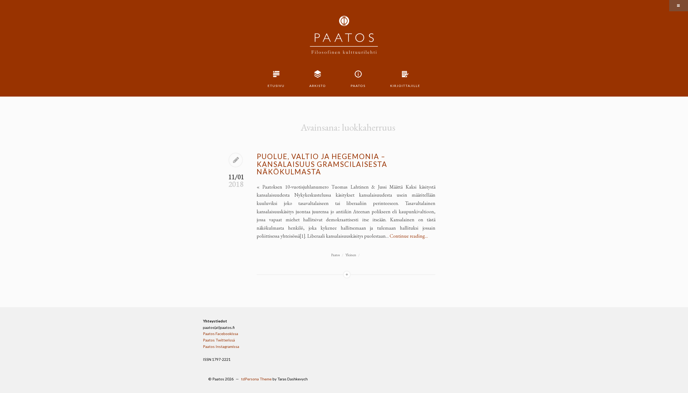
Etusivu (276, 86)
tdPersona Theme (256, 379)
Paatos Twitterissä (219, 340)
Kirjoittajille (405, 86)
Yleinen (350, 255)
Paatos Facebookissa (220, 333)
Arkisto (317, 86)
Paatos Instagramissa (221, 346)
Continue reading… (409, 236)
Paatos (358, 86)
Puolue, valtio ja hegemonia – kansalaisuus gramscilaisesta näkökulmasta (322, 164)
